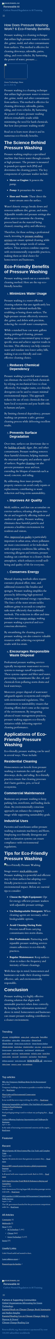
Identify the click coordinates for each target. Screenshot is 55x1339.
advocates (5, 1037)
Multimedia (6, 1223)
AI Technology (13, 1229)
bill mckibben (6, 1040)
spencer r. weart (16, 1064)
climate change (7, 1044)
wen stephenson (27, 1064)
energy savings (27, 618)
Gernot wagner (7, 1050)
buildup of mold (16, 447)
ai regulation (14, 1037)
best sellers (44, 1037)
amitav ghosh (25, 1037)
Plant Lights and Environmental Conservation (19, 1094)
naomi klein (46, 1054)
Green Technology (11, 82)
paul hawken (33, 1057)
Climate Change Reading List (15, 1322)
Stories (4, 1241)
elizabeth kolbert (28, 1047)
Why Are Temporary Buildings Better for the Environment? (24, 1082)
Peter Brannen (42, 1057)
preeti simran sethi (20, 1061)
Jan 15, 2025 (8, 85)
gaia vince (38, 1047)
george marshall (47, 1047)
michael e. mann (36, 1054)
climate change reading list (22, 1044)
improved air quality (21, 537)
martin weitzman (24, 1054)
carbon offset (16, 1040)
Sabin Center (6, 1064)
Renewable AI (11, 6)
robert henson (48, 1061)
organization (24, 1057)
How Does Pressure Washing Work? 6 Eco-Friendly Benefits (27, 27)
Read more (11, 1090)
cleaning (30, 463)
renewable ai (34, 1060)
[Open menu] (3, 15)
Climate (10, 1233)
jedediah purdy (39, 1050)
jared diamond (29, 1050)
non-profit (15, 1057)
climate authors (25, 1040)
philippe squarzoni (8, 1061)
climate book (36, 1040)
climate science (7, 1047)
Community (6, 1219)
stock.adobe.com (29, 871)
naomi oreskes (6, 1057)
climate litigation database (40, 1044)
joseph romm (6, 1054)
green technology (18, 1050)
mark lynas (14, 1054)
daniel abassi (18, 1047)
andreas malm (34, 1037)
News (21, 82)
